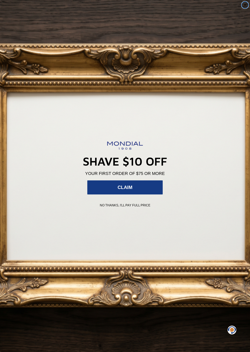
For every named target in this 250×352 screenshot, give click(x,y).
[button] (232, 330)
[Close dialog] (245, 5)
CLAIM (125, 187)
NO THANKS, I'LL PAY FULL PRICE (125, 205)
